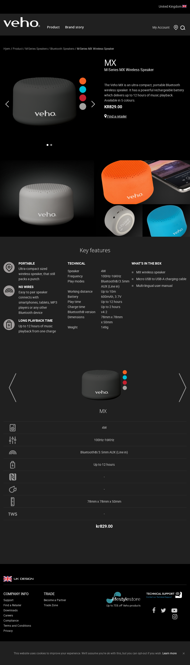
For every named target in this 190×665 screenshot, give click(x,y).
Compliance (11, 620)
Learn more (169, 653)
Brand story (74, 27)
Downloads (10, 610)
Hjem (6, 48)
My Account (161, 27)
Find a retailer (117, 116)
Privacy (8, 630)
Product (53, 27)
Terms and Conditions (17, 625)
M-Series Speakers (36, 48)
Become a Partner (55, 600)
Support (8, 600)
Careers (8, 615)
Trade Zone (51, 605)
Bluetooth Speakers (62, 48)
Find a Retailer (12, 605)
